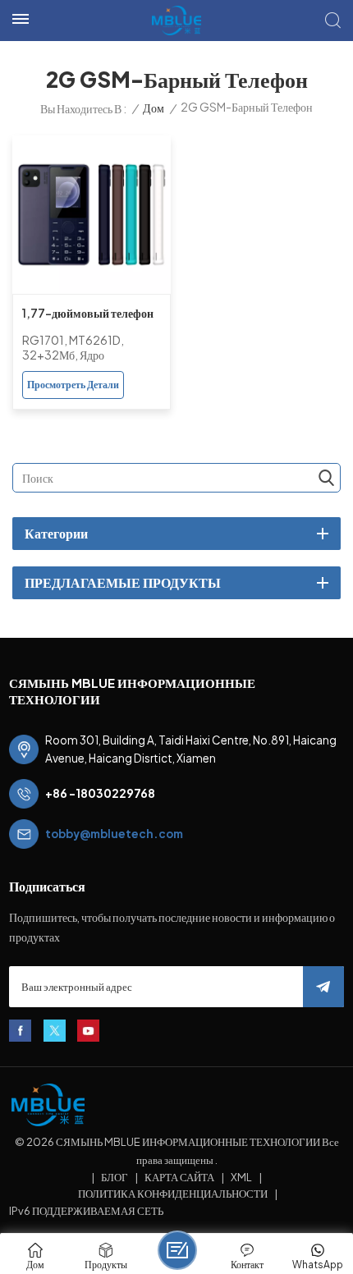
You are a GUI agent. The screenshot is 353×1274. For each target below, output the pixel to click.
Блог (114, 1177)
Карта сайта (179, 1177)
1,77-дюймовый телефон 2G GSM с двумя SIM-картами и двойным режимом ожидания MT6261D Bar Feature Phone (88, 314)
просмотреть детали (73, 384)
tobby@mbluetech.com (114, 834)
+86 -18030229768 (100, 793)
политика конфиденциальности (173, 1193)
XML (241, 1177)
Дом (153, 108)
